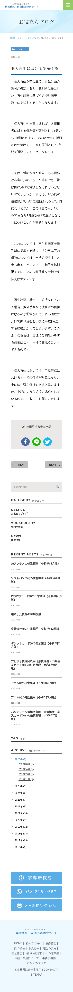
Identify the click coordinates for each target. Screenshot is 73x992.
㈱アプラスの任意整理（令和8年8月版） (35, 563)
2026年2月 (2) (26, 779)
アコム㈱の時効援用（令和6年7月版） (34, 697)
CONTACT (50, 969)
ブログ (20, 38)
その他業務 (52, 953)
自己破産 (19, 948)
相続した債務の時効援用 (26, 614)
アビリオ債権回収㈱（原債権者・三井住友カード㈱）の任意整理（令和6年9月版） (35, 665)
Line (36, 441)
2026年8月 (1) (26, 764)
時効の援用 (49, 948)
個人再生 (33, 948)
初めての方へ (34, 943)
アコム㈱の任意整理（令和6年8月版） (34, 683)
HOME (12, 38)
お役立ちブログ (32, 38)
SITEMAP (37, 974)
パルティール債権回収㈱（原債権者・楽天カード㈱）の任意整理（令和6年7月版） (35, 715)
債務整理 (50, 943)
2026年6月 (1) (26, 769)
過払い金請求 (34, 953)
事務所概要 (49, 958)
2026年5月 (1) (26, 774)
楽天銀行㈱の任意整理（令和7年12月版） (36, 628)
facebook (25, 441)
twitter (47, 441)
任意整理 (16, 953)
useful (20, 49)
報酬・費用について (26, 958)
